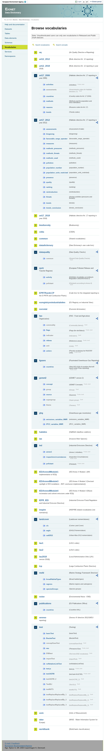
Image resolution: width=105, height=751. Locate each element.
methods (49, 101)
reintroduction (51, 192)
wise (41, 720)
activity (49, 277)
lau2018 (43, 557)
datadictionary (46, 245)
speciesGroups (52, 589)
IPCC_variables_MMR (54, 424)
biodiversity (45, 225)
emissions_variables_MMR (56, 419)
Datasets (8, 29)
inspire (42, 510)
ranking (49, 187)
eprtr (41, 268)
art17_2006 (44, 75)
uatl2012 (49, 535)
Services (8, 52)
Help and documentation (15, 24)
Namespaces (10, 56)
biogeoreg (50, 134)
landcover (44, 519)
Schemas (8, 43)
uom (41, 713)
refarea (49, 340)
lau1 (41, 543)
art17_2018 (44, 215)
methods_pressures (54, 148)
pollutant (49, 464)
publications (45, 603)
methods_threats (52, 153)
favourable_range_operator (56, 139)
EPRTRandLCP (46, 293)
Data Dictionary (24, 20)
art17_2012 (44, 120)
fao (40, 316)
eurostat (43, 309)
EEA (15, 2)
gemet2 (42, 378)
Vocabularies (10, 47)
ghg (41, 413)
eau (47, 648)
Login (79, 1)
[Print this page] (84, 2)
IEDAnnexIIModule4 (48, 491)
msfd (41, 573)
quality (49, 182)
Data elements (11, 38)
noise (42, 597)
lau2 (41, 550)
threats (49, 197)
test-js (48, 669)
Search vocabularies (42, 45)
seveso (42, 617)
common (43, 239)
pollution (49, 163)
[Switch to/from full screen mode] (87, 2)
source (49, 395)
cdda (41, 232)
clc (47, 526)
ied (40, 445)
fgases (42, 360)
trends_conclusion (53, 208)
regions (49, 584)
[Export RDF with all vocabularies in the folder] (97, 78)
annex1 (49, 452)
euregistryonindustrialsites (52, 302)
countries (50, 96)
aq (40, 52)
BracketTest (50, 638)
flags (48, 330)
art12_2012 (44, 59)
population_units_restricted (57, 173)
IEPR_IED (44, 500)
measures (50, 144)
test (41, 627)
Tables (7, 33)
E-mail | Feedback (12, 743)
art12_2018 (44, 66)
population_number (54, 168)
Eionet (15, 20)
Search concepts (62, 45)
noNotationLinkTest (54, 664)
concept (49, 384)
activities (49, 84)
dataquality (44, 252)
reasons (49, 107)
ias (40, 439)
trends (48, 112)
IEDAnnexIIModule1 (48, 472)
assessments (51, 129)
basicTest (50, 633)
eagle (48, 531)
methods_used (52, 158)
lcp (40, 566)
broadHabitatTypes (53, 579)
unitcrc (49, 351)
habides (43, 432)
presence (49, 177)
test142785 (50, 674)
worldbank (44, 729)
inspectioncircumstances (56, 457)
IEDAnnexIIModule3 (48, 481)
